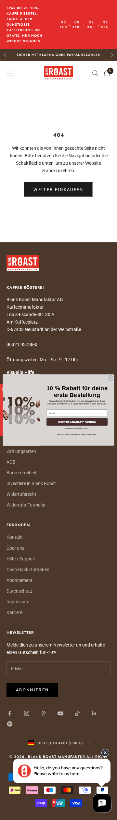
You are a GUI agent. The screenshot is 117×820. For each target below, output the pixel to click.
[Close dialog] (110, 378)
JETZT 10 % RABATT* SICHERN (77, 422)
